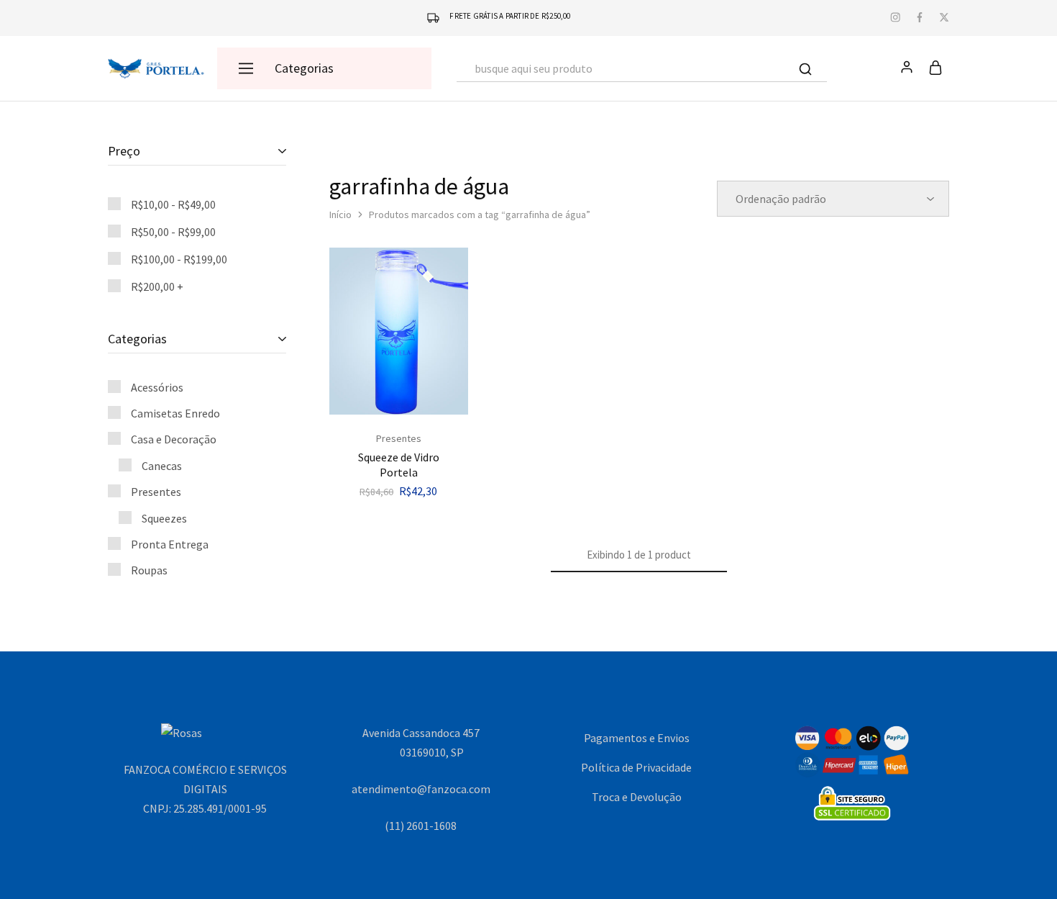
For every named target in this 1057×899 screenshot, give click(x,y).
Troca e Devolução (637, 797)
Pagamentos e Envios (637, 738)
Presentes (398, 438)
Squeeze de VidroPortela (398, 464)
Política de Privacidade (636, 767)
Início (340, 214)
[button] (398, 407)
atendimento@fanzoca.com (421, 789)
